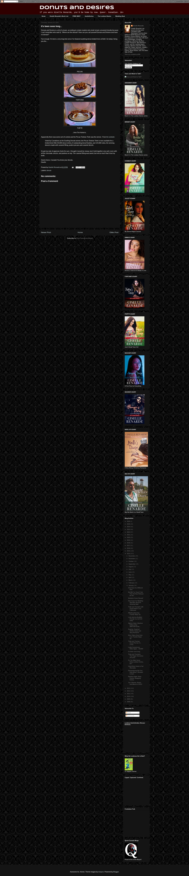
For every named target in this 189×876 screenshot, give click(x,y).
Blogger (116, 872)
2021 (128, 535)
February (132, 583)
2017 (128, 545)
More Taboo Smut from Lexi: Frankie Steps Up (135, 636)
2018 (128, 543)
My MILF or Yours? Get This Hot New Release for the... (136, 593)
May (130, 574)
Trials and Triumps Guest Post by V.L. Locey (134, 642)
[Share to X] (80, 167)
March (131, 580)
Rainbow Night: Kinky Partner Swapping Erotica (134, 678)
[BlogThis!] (78, 167)
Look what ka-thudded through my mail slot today (135, 618)
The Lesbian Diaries (104, 16)
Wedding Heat (120, 16)
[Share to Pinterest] (84, 167)
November (132, 558)
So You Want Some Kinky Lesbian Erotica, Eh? (135, 661)
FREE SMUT (77, 16)
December (132, 556)
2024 (128, 526)
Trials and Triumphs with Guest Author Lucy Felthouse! (135, 608)
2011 (128, 693)
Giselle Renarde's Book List (59, 16)
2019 (128, 540)
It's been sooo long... (134, 651)
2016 (128, 548)
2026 (128, 521)
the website (110, 137)
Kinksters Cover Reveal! (135, 598)
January (131, 585)
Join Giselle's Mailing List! (133, 63)
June (130, 572)
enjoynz (101, 872)
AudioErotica (89, 16)
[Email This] (77, 167)
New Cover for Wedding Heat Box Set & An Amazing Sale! (135, 602)
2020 (128, 537)
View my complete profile (132, 54)
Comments (130, 716)
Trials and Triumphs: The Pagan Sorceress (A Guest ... (135, 655)
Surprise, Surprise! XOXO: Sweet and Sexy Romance (134, 630)
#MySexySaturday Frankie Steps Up (134, 613)
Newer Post (46, 232)
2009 (128, 699)
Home (43, 16)
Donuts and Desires (76, 7)
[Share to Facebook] (82, 167)
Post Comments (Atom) (84, 238)
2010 (128, 696)
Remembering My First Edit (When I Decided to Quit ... (135, 672)
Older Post (113, 232)
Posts (129, 712)
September (132, 564)
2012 (128, 691)
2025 (128, 524)
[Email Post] (72, 167)
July (130, 569)
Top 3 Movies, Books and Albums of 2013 (135, 683)
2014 (128, 553)
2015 (128, 551)
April (130, 577)
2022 (128, 532)
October (131, 561)
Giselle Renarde (138, 25)
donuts (49, 170)
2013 (128, 688)
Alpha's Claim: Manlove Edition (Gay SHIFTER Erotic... (135, 624)
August (131, 566)
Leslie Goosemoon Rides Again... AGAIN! (135, 648)
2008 (128, 701)
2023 (128, 529)
